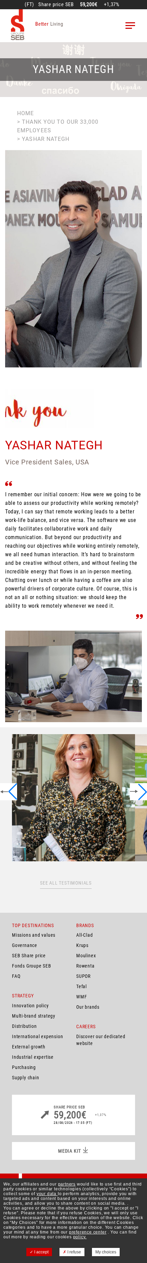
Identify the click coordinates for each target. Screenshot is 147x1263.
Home (25, 113)
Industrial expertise (33, 1057)
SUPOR (83, 976)
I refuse (73, 1252)
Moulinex (86, 955)
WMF (81, 996)
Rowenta (85, 966)
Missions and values (33, 935)
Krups (82, 945)
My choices (105, 1252)
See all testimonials (66, 883)
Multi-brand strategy (33, 1016)
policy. (80, 1237)
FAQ (16, 976)
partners (67, 1184)
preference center (88, 1232)
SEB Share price (29, 955)
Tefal (81, 986)
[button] (8, 791)
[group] (73, 797)
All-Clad (84, 935)
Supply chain (25, 1077)
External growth (28, 1046)
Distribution (24, 1026)
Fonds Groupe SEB (31, 966)
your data (47, 1193)
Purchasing (24, 1067)
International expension (37, 1036)
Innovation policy (30, 1005)
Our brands (87, 1007)
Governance (24, 945)
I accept (41, 1252)
